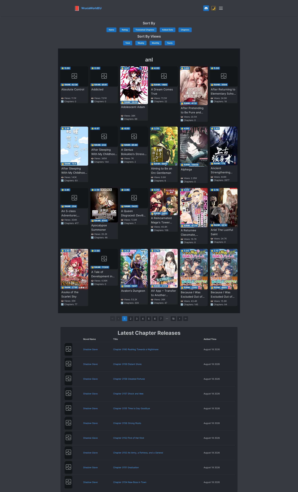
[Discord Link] (206, 8)
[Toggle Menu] (221, 8)
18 (173, 318)
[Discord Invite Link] (206, 8)
